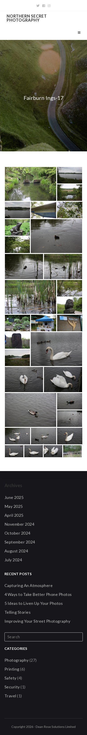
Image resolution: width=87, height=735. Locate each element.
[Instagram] (49, 5)
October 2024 (17, 533)
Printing (11, 669)
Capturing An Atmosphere (28, 585)
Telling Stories (17, 612)
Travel (10, 695)
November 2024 (19, 524)
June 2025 (14, 497)
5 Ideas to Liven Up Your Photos (33, 603)
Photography (16, 660)
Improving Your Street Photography (37, 621)
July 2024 (13, 559)
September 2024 (19, 541)
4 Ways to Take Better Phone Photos (38, 594)
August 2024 (16, 550)
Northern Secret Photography (27, 18)
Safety (10, 677)
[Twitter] (38, 5)
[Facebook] (44, 5)
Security (12, 686)
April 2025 (13, 515)
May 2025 (13, 506)
